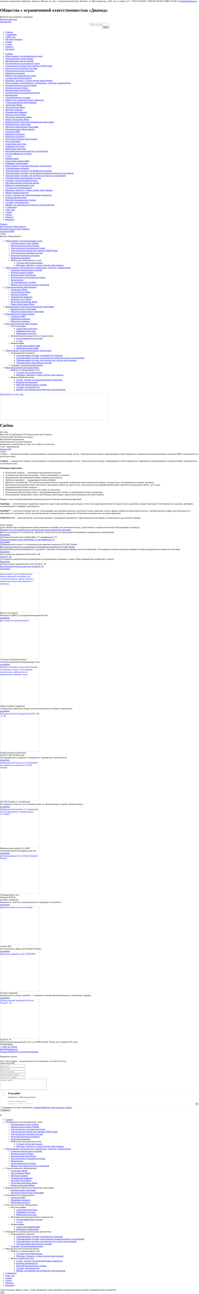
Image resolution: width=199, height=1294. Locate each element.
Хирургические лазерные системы (21, 68)
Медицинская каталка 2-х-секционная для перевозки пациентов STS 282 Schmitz (37, 547)
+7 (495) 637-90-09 (8, 1047)
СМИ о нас (10, 37)
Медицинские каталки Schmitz (19, 61)
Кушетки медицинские (16, 197)
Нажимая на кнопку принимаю (37, 1107)
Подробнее (5, 535)
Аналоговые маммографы (17, 161)
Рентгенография (12, 141)
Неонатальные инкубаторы (18, 90)
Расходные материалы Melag (18, 117)
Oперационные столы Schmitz (19, 58)
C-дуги (8, 156)
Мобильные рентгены (15, 149)
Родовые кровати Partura (16, 88)
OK (2, 1293)
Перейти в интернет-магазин (24, 1052)
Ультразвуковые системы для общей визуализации (28, 171)
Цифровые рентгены (15, 146)
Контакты (9, 49)
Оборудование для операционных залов (23, 56)
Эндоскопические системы (17, 97)
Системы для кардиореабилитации (21, 180)
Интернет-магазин (8, 19)
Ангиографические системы (18, 153)
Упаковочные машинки (16, 112)
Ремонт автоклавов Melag (17, 119)
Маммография (12, 158)
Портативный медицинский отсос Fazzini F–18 (21, 566)
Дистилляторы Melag (15, 107)
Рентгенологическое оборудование (21, 139)
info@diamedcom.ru (188, 1)
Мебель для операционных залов (20, 75)
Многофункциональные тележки (20, 200)
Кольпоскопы (11, 95)
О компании (11, 34)
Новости (9, 46)
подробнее (5, 618)
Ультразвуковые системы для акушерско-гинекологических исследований (39, 173)
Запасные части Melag (15, 114)
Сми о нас (10, 210)
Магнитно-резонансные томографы (21, 127)
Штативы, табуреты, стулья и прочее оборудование (29, 80)
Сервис (8, 42)
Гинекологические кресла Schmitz (21, 85)
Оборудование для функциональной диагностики (28, 166)
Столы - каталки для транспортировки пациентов (28, 195)
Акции (8, 214)
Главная (9, 32)
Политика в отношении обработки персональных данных (26, 1054)
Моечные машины (13, 110)
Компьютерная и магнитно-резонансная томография (29, 122)
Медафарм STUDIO (26, 1056)
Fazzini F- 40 (5, 556)
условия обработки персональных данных (52, 1107)
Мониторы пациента (15, 136)
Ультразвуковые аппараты (17, 168)
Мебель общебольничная (16, 192)
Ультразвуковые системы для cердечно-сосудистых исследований (35, 175)
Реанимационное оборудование (20, 129)
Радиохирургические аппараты (19, 71)
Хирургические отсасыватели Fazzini (22, 63)
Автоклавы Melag (13, 105)
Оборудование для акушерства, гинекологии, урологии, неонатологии (38, 83)
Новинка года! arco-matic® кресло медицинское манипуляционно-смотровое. (35, 530)
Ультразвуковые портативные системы (23, 178)
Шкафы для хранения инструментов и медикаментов (30, 205)
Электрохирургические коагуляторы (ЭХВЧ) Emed (28, 66)
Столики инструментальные (18, 78)
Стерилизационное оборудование (21, 102)
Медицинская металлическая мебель (22, 183)
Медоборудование (13, 39)
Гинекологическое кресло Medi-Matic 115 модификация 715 (27, 539)
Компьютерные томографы (17, 124)
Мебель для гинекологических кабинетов (24, 100)
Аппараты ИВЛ (12, 132)
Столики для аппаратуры (17, 202)
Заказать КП (5, 22)
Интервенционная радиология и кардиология (26, 151)
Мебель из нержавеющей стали (19, 185)
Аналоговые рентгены (15, 144)
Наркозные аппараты (15, 73)
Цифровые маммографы (16, 163)
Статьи (8, 44)
